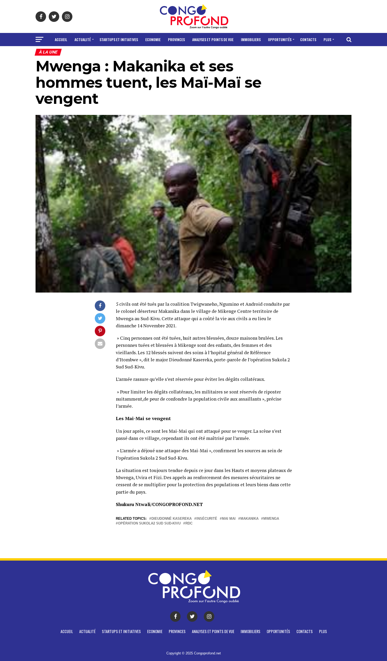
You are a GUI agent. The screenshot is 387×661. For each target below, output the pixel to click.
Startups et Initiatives (119, 39)
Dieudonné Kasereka (171, 519)
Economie (153, 39)
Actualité (83, 39)
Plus (327, 39)
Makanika (249, 519)
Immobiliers (251, 39)
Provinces (176, 39)
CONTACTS (308, 39)
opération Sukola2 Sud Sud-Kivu (149, 523)
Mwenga (271, 519)
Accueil (61, 39)
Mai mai (229, 519)
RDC (188, 523)
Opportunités (279, 39)
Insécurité (206, 519)
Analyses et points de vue (213, 39)
